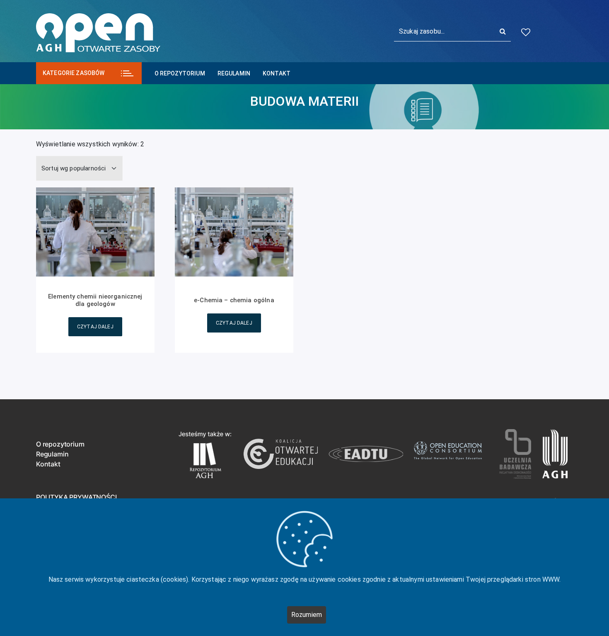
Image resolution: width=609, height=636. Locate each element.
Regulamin (234, 73)
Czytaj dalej (95, 327)
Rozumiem (306, 615)
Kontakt (276, 73)
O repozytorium (180, 73)
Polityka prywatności (76, 497)
